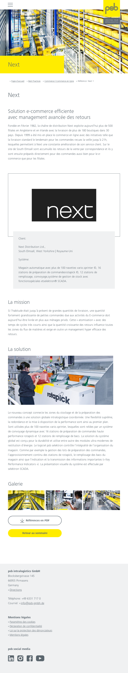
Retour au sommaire (35, 533)
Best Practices (34, 81)
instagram (20, 658)
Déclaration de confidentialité (26, 626)
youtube (40, 658)
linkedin (11, 658)
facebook (30, 658)
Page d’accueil (17, 81)
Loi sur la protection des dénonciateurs (31, 630)
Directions (16, 590)
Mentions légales (19, 635)
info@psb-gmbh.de (32, 603)
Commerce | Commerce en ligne (59, 81)
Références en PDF (38, 520)
